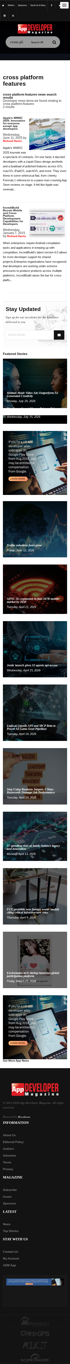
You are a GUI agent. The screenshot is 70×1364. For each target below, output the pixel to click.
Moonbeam (24, 1117)
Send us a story (38, 5)
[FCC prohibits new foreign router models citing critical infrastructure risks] (35, 896)
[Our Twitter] (60, 5)
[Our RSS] (13, 16)
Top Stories (10, 1231)
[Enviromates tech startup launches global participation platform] (35, 959)
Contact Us (10, 1251)
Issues (7, 1196)
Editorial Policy (13, 1142)
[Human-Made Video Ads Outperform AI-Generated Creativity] (35, 383)
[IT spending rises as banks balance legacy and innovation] (35, 836)
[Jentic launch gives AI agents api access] (35, 649)
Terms (7, 1162)
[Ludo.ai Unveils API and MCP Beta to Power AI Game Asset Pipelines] (35, 712)
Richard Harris (12, 140)
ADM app (9, 1265)
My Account (11, 1258)
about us (9, 1135)
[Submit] (54, 42)
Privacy (8, 1169)
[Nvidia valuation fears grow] (35, 529)
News (6, 1224)
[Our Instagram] (4, 16)
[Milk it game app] (35, 1345)
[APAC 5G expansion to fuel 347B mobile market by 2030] (35, 589)
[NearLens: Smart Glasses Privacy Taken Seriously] (35, 419)
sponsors (22, 5)
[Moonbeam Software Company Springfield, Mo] (35, 1321)
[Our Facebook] (51, 5)
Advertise (9, 1155)
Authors (8, 1148)
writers (11, 5)
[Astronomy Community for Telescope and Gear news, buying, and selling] (35, 1358)
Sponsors (9, 1203)
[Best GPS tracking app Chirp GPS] (35, 1333)
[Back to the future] (3, 5)
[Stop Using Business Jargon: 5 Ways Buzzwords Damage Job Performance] (35, 776)
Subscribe (10, 1189)
